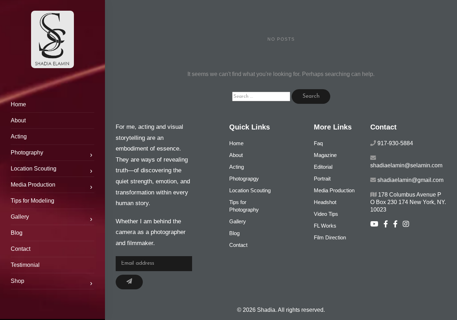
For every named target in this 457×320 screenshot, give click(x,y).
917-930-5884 (395, 143)
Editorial (323, 167)
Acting (19, 136)
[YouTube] (376, 225)
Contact (20, 249)
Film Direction (330, 237)
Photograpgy (244, 179)
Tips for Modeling (32, 201)
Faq (318, 143)
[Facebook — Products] (398, 225)
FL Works (325, 226)
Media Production (51, 186)
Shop (51, 282)
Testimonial (25, 265)
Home (18, 104)
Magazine (325, 155)
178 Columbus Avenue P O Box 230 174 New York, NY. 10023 (408, 202)
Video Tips (326, 214)
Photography (51, 153)
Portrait (322, 179)
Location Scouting (51, 170)
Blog (16, 233)
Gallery (51, 218)
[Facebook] (388, 225)
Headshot (325, 202)
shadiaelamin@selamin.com (406, 165)
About (18, 120)
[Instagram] (408, 225)
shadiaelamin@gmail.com (410, 180)
